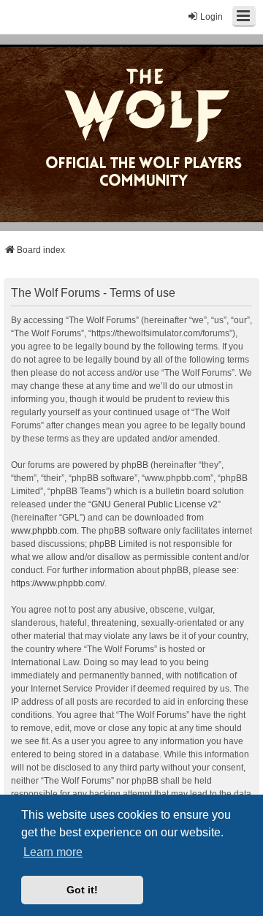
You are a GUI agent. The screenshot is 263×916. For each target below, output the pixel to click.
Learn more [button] (53, 852)
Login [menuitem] (211, 17)
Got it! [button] (82, 890)
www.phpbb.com (44, 531)
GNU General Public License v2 (154, 504)
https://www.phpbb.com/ (57, 583)
